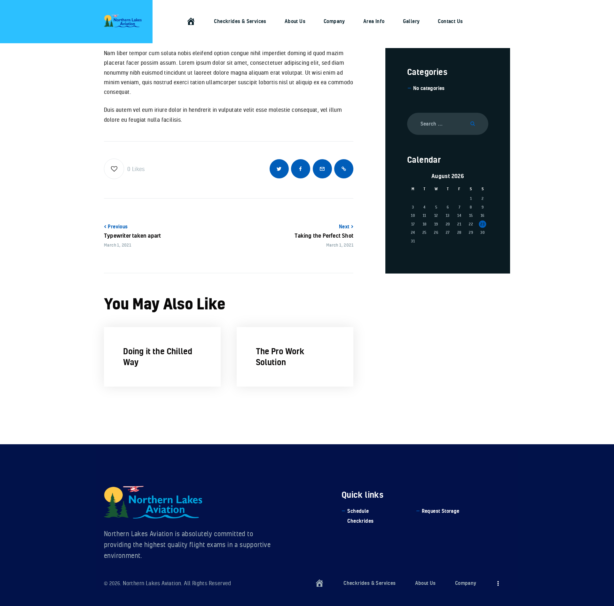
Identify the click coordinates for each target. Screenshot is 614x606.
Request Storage (441, 511)
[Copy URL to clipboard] (343, 168)
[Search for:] (447, 123)
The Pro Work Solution (280, 356)
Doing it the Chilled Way (158, 356)
